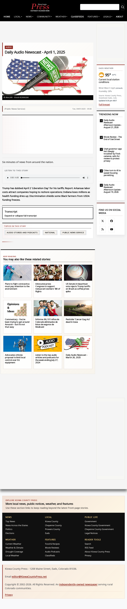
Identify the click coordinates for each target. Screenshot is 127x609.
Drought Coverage (14, 551)
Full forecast (104, 104)
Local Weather (12, 555)
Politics (8, 529)
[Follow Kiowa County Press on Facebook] (112, 221)
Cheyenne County (53, 525)
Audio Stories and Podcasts (22, 232)
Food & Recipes (52, 543)
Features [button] (93, 16)
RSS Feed (89, 547)
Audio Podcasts (52, 551)
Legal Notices (91, 533)
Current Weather (13, 543)
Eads (47, 533)
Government (91, 521)
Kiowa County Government (97, 525)
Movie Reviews (52, 547)
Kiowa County (51, 521)
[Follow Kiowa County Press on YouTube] (112, 229)
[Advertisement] (47, 134)
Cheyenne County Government (99, 529)
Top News (10, 521)
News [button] (29, 16)
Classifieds (77, 16)
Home (7, 16)
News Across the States (16, 525)
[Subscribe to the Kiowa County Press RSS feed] (103, 229)
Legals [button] (107, 16)
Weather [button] (61, 16)
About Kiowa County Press (97, 551)
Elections (9, 533)
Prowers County (52, 529)
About (119, 16)
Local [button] (17, 16)
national (50, 232)
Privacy (88, 555)
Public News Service (73, 232)
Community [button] (43, 16)
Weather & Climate (14, 547)
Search (88, 543)
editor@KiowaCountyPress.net (29, 576)
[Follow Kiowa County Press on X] (103, 221)
